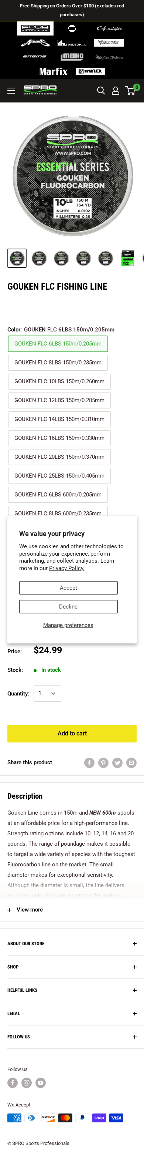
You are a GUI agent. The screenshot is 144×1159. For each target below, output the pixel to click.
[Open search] (101, 91)
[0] (130, 90)
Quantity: (18, 693)
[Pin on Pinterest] (103, 762)
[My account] (115, 91)
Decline (68, 606)
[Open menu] (11, 91)
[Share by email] (131, 762)
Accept (68, 587)
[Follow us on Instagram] (26, 1083)
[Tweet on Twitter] (117, 762)
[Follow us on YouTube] (40, 1083)
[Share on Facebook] (89, 762)
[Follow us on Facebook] (12, 1083)
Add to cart (72, 733)
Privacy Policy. (67, 568)
